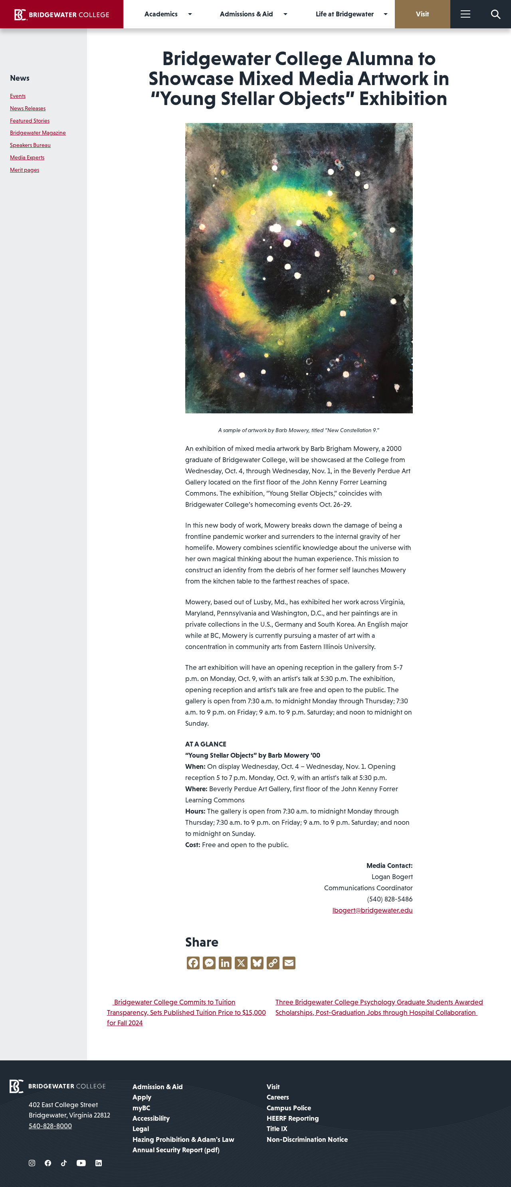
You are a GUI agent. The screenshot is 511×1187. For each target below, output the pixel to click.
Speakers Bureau (30, 145)
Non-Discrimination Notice (307, 1139)
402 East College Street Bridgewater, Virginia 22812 (69, 1110)
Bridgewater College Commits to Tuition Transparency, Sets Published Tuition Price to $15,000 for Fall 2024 (186, 1012)
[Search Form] (496, 14)
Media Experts (27, 157)
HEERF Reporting (293, 1118)
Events (18, 96)
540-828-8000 (50, 1126)
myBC (141, 1108)
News (20, 77)
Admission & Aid (158, 1087)
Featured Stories (30, 120)
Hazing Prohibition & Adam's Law (183, 1139)
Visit (273, 1087)
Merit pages (24, 170)
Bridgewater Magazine (38, 132)
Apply (142, 1097)
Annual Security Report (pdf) (176, 1150)
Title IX (277, 1129)
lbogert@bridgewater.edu (373, 910)
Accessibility (151, 1118)
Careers (278, 1097)
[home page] (57, 1086)
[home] (61, 14)
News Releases (28, 108)
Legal (141, 1129)
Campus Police (289, 1108)
